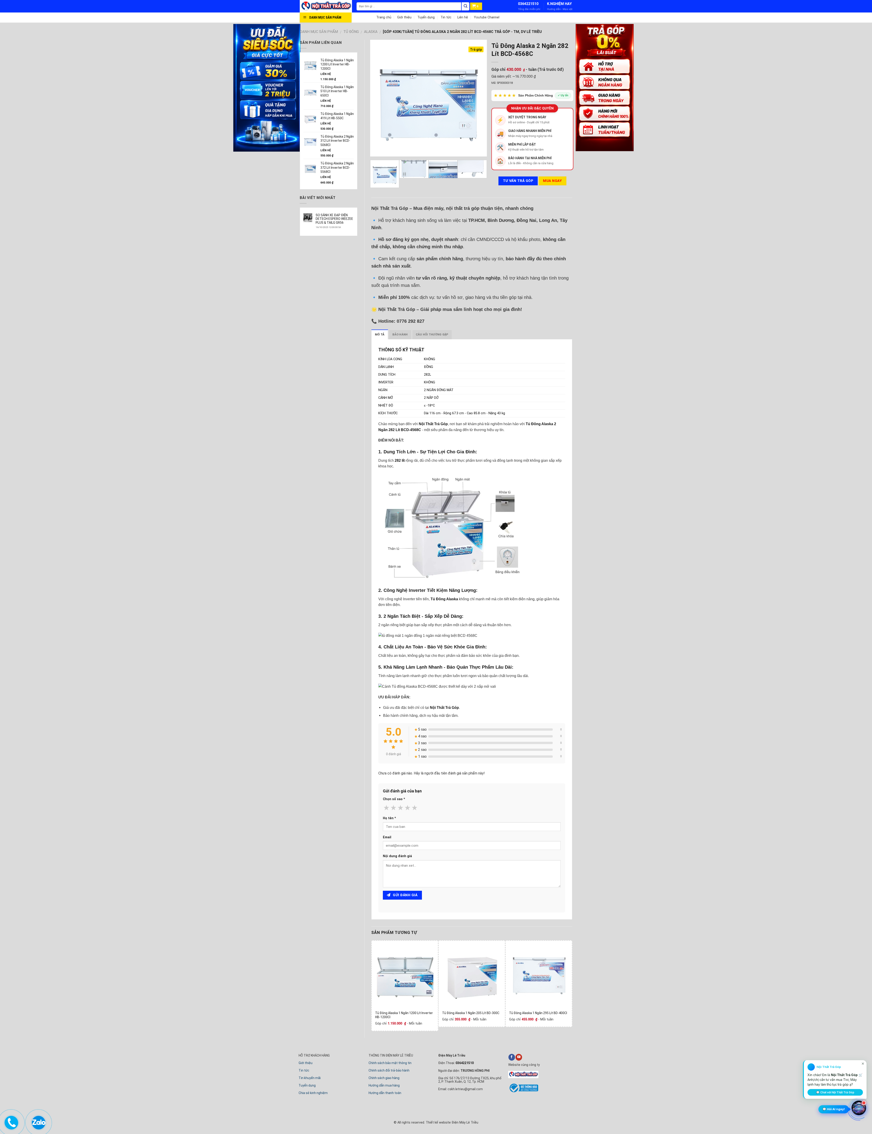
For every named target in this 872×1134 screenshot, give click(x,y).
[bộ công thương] (523, 1091)
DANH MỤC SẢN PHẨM (319, 32)
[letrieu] (328, 6)
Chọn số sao (394, 799)
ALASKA (370, 32)
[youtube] (518, 1057)
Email (387, 837)
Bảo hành (400, 334)
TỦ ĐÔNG (351, 32)
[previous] (378, 98)
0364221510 (528, 4)
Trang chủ (383, 17)
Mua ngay (552, 181)
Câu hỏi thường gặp (432, 334)
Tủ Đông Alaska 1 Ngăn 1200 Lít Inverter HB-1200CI (404, 1015)
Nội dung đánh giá (397, 856)
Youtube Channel (486, 17)
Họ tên (389, 818)
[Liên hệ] (11, 1121)
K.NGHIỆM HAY (559, 4)
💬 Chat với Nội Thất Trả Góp (835, 1092)
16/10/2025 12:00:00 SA (328, 227)
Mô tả (379, 334)
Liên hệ (462, 17)
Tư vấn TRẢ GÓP (518, 181)
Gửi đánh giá (404, 895)
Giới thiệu (404, 17)
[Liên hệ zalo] (38, 1121)
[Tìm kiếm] (465, 6)
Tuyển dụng (426, 17)
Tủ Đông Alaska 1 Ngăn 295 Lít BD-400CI (538, 1013)
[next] (479, 98)
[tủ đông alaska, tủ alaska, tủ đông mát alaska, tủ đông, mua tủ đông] (405, 974)
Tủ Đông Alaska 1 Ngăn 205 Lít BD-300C (470, 1013)
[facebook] (511, 1057)
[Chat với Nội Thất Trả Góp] (859, 1108)
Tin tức (446, 17)
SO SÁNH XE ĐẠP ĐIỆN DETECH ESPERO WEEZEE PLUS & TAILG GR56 (334, 219)
